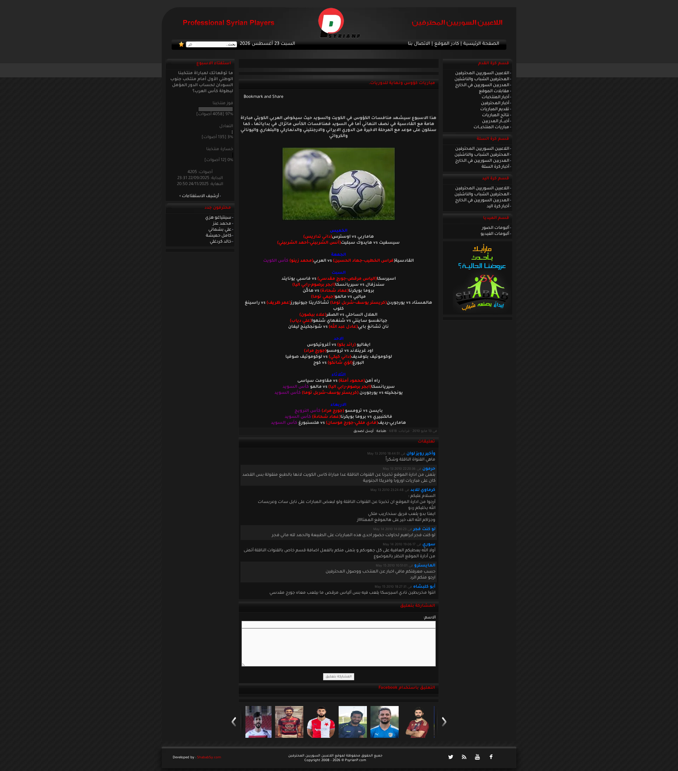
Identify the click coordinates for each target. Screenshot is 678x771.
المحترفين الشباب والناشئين (481, 79)
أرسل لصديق (363, 431)
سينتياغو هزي (218, 217)
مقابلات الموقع (494, 91)
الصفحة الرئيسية (481, 44)
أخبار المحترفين (495, 103)
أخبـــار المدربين (495, 121)
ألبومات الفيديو (495, 234)
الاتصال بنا (419, 44)
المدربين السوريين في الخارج (482, 85)
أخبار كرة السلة (495, 167)
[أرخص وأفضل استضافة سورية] (482, 312)
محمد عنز (222, 223)
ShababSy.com (209, 758)
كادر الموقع (446, 44)
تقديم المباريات (494, 109)
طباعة (381, 431)
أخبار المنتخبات (495, 97)
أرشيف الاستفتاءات (200, 196)
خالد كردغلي (220, 241)
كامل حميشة (218, 235)
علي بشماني (219, 229)
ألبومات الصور (495, 228)
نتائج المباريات (495, 115)
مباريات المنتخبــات (491, 127)
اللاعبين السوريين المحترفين (482, 73)
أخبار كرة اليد (498, 206)
